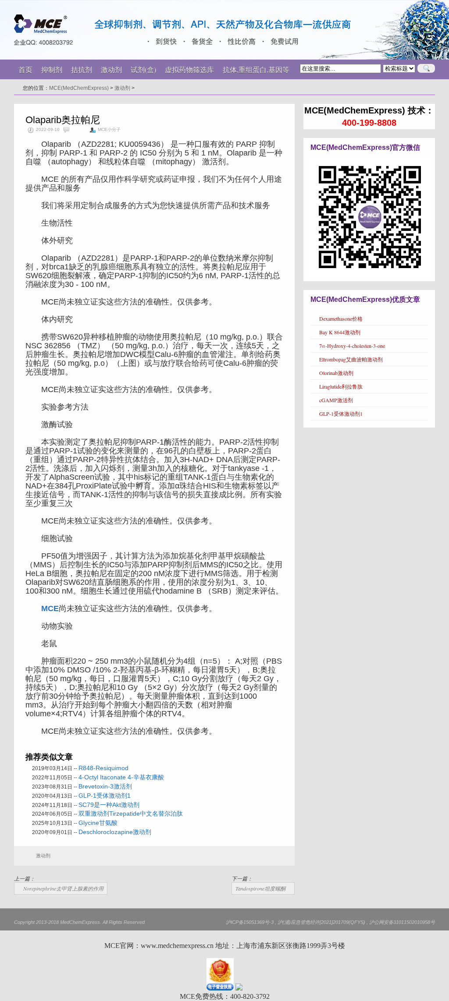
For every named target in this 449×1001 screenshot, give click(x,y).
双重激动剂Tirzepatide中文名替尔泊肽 (130, 813)
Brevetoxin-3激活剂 (105, 786)
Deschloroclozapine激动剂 (114, 831)
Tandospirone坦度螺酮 (260, 888)
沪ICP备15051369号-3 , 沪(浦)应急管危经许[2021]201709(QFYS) (295, 922)
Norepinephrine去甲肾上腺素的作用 (63, 888)
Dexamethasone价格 (341, 318)
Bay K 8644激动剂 (339, 332)
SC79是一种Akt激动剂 (108, 804)
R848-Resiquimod (103, 767)
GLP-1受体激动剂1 (104, 795)
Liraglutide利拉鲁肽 (341, 386)
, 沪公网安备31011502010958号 (401, 922)
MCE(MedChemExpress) (79, 88)
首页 (25, 69)
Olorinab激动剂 (336, 372)
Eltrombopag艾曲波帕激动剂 (351, 359)
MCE (50, 608)
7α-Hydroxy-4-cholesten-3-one (352, 345)
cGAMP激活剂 (336, 399)
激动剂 (122, 88)
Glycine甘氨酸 (98, 822)
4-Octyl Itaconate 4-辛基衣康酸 (121, 777)
